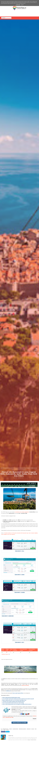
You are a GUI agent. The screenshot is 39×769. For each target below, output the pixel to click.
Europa (32, 728)
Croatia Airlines (15, 728)
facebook (3, 731)
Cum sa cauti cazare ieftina (17, 693)
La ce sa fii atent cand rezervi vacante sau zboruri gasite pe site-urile (18, 698)
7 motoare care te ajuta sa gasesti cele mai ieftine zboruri (13, 701)
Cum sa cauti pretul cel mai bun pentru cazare (11, 697)
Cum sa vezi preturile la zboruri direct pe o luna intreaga (13, 702)
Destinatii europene (22, 728)
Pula (13, 469)
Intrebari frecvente (33, 739)
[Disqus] (19, 756)
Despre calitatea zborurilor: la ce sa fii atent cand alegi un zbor (14, 700)
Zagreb (23, 469)
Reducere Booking (25, 685)
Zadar (19, 469)
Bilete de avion (5, 728)
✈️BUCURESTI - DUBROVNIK (8, 616)
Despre (29, 739)
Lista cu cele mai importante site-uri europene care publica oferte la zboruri (16, 704)
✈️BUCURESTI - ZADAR (19, 574)
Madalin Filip (15, 477)
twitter (8, 731)
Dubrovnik (28, 728)
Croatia (10, 728)
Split (16, 469)
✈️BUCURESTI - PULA (19, 551)
